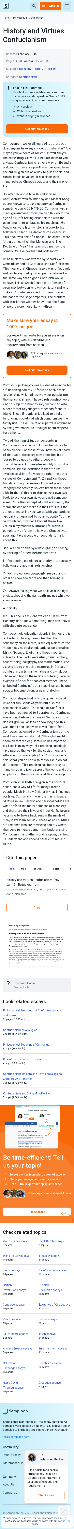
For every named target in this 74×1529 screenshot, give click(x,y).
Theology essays (49, 1255)
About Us (9, 1484)
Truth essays (47, 1333)
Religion (51, 68)
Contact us (10, 1492)
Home (7, 17)
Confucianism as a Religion (20, 1030)
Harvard (39, 869)
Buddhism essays (50, 1363)
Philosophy (20, 17)
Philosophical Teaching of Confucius (26, 1044)
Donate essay (12, 1454)
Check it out (46, 1495)
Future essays (48, 1319)
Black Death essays (51, 1241)
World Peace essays (16, 1241)
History (38, 68)
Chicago (58, 869)
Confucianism (36, 17)
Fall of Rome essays (15, 1333)
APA (12, 869)
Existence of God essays (54, 1304)
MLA (23, 869)
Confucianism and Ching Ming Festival (27, 1093)
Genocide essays (14, 1304)
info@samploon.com (16, 1436)
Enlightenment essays (53, 1348)
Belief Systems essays (53, 1270)
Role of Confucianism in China (22, 1059)
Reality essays (12, 1319)
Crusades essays (50, 1382)
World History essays (16, 1255)
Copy (37, 907)
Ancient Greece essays (17, 1348)
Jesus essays (12, 1270)
